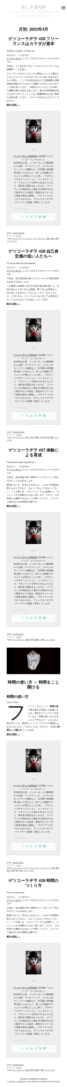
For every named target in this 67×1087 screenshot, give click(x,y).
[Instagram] (35, 216)
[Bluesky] (40, 216)
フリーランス (27, 238)
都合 (21, 870)
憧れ (27, 437)
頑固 (51, 437)
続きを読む (13, 104)
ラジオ (18, 236)
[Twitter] (22, 216)
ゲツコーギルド (14, 58)
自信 (32, 437)
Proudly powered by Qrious (33, 1079)
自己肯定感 (45, 437)
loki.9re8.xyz (21, 208)
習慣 (42, 640)
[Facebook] (27, 216)
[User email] (44, 216)
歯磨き (37, 640)
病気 (57, 238)
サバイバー (17, 238)
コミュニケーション (20, 868)
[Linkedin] (31, 216)
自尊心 (37, 437)
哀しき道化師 (33, 7)
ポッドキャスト (39, 238)
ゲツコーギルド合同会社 (25, 156)
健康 (48, 238)
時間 (32, 640)
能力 (17, 870)
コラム (18, 865)
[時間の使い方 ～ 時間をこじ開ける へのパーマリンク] (33, 675)
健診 (52, 238)
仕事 (53, 868)
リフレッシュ (45, 868)
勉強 (27, 640)
